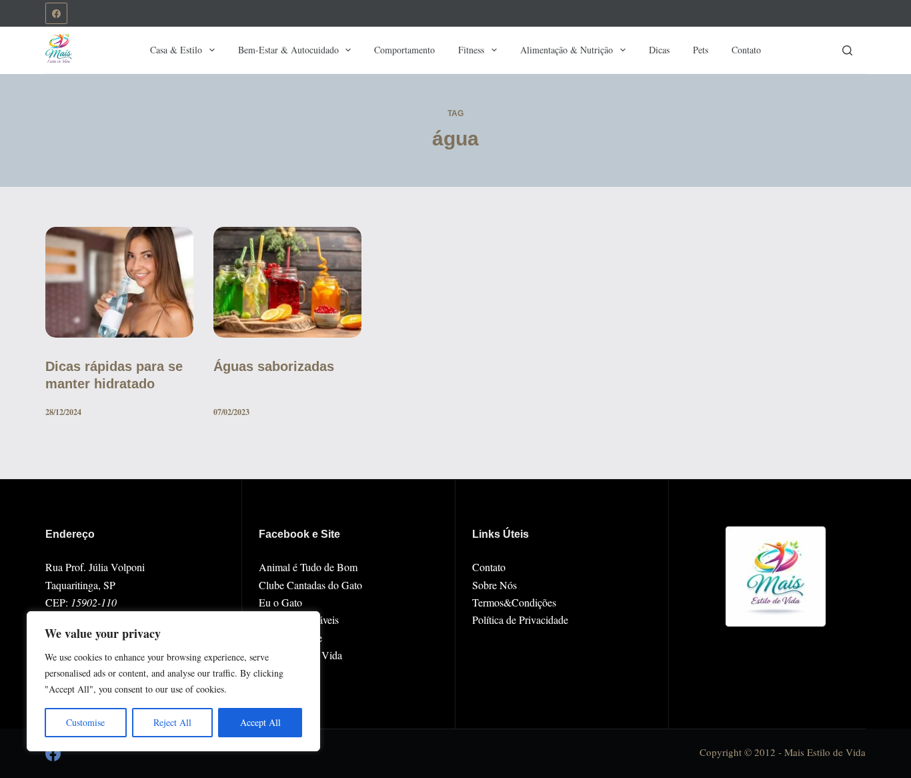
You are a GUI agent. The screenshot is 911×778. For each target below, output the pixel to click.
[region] (173, 681)
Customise (85, 722)
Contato (746, 49)
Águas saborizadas (273, 366)
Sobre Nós (494, 585)
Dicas (659, 49)
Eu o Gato (280, 602)
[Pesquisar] (847, 50)
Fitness (471, 49)
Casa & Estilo (176, 49)
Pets (700, 49)
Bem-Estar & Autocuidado (288, 49)
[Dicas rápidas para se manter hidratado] (119, 282)
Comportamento (404, 49)
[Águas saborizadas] (287, 282)
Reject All (172, 722)
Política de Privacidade (520, 620)
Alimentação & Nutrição (566, 49)
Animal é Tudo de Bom (308, 567)
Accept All (260, 722)
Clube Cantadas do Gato (310, 585)
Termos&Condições (514, 602)
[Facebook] (56, 14)
